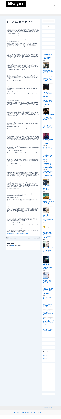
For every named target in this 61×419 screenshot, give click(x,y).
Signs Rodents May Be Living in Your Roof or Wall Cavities (48, 305)
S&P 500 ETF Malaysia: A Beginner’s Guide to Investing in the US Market (48, 266)
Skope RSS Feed (45, 357)
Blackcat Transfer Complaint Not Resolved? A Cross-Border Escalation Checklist (48, 93)
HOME (15, 412)
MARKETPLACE (33, 412)
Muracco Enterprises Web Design (48, 354)
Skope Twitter (45, 358)
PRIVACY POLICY (44, 412)
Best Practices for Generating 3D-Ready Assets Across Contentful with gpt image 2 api (48, 321)
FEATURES (18, 412)
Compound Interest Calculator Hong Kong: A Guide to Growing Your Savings (48, 250)
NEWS (22, 412)
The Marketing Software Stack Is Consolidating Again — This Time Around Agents (48, 157)
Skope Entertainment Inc (12, 8)
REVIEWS (24, 412)
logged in (12, 245)
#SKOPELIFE (29, 412)
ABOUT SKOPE (39, 412)
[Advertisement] (49, 377)
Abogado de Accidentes (48, 407)
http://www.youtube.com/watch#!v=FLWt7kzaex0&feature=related (17, 233)
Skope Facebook (45, 355)
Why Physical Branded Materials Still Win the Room (47, 149)
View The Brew (45, 360)
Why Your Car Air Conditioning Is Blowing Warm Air (47, 299)
